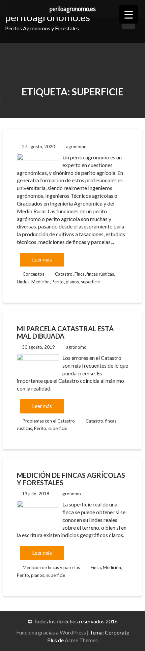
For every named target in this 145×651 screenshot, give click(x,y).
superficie (90, 281)
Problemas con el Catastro (49, 421)
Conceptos (33, 274)
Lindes (23, 281)
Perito (58, 281)
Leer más (42, 259)
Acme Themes (81, 640)
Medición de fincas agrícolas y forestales (71, 479)
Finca (80, 274)
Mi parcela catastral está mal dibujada (65, 332)
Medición (40, 281)
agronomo (76, 146)
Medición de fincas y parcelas (51, 567)
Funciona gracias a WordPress (51, 632)
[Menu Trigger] (128, 14)
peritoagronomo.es (47, 17)
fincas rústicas (100, 274)
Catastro (63, 274)
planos (72, 281)
